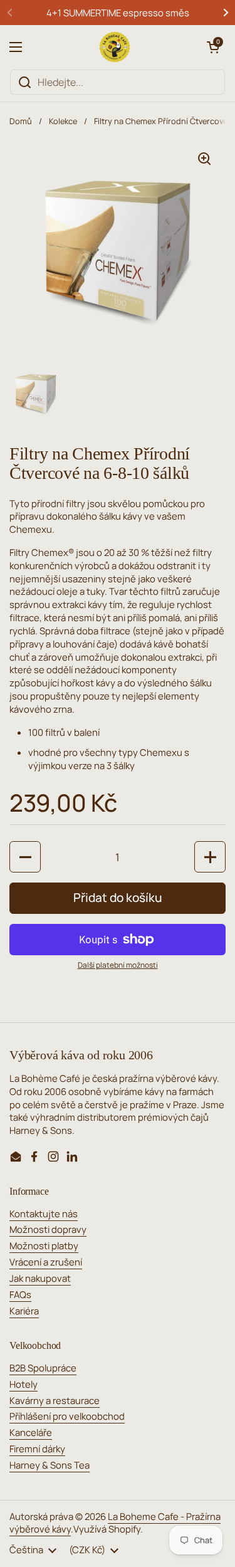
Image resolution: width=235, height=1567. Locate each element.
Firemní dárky (37, 1448)
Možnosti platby (43, 1245)
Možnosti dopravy (47, 1229)
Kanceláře (30, 1432)
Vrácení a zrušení (45, 1261)
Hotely (23, 1384)
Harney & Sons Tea (49, 1465)
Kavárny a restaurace (54, 1400)
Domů (20, 121)
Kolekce (63, 121)
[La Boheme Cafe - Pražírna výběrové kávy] (114, 47)
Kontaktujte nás (43, 1213)
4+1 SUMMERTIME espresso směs (117, 13)
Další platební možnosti (118, 965)
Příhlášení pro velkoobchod (67, 1416)
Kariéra (24, 1310)
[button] (213, 47)
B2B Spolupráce (42, 1367)
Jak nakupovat (40, 1278)
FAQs (20, 1294)
